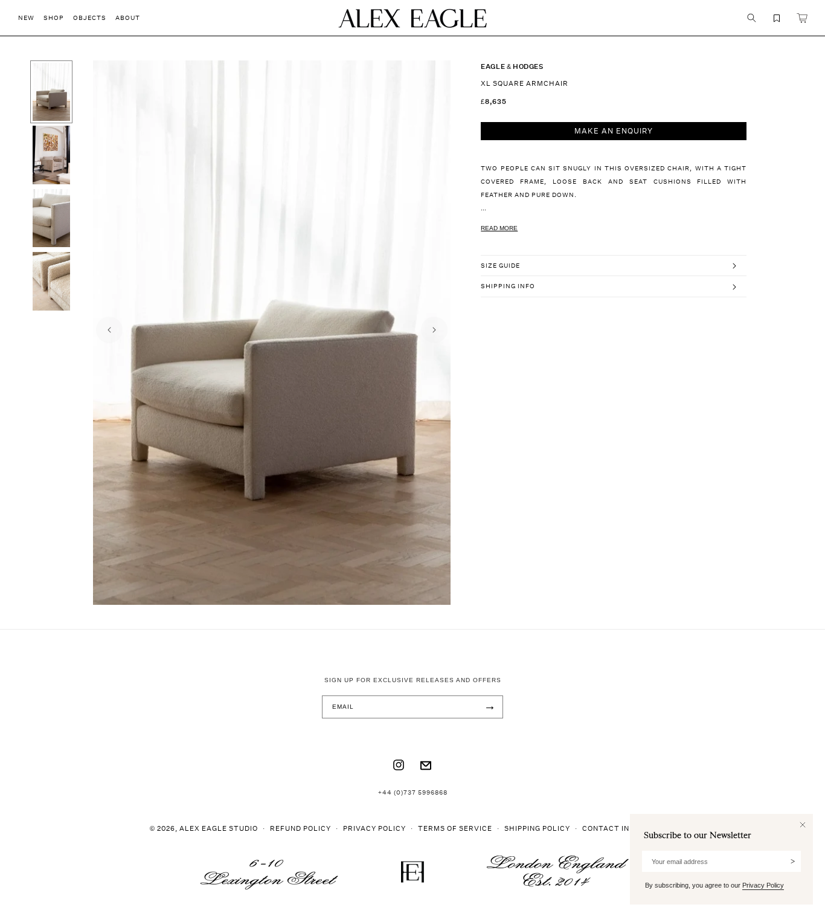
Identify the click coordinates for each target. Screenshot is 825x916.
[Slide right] (434, 330)
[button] (30, 18)
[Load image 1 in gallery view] (51, 91)
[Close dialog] (803, 825)
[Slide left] (109, 330)
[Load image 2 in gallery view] (51, 154)
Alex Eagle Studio (218, 828)
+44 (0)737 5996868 (413, 792)
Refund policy (300, 828)
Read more (499, 228)
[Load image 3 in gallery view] (51, 218)
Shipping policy (537, 828)
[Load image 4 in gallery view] (51, 281)
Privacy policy (374, 828)
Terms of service (455, 828)
